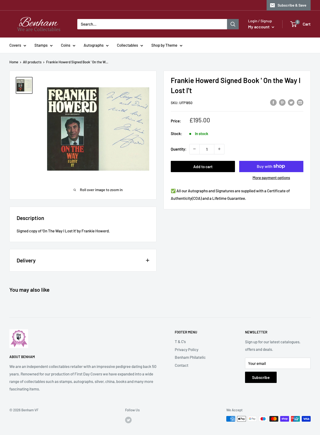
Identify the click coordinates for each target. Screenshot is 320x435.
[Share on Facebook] (273, 102)
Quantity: (178, 148)
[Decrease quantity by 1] (194, 149)
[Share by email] (300, 102)
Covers (15, 45)
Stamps (41, 45)
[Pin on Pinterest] (282, 102)
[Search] (233, 24)
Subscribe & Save (292, 5)
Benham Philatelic (190, 357)
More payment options (271, 177)
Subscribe (261, 377)
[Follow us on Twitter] (128, 419)
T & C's (180, 341)
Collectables (127, 45)
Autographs (94, 45)
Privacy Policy (186, 349)
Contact (181, 365)
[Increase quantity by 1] (219, 149)
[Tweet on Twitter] (291, 102)
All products (32, 62)
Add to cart (202, 166)
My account (259, 26)
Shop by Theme (164, 45)
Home (13, 62)
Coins (65, 45)
